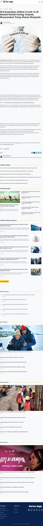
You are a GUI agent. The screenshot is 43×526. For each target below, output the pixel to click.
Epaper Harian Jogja (8, 144)
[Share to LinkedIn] (38, 153)
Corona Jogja (6, 148)
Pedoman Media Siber (4, 510)
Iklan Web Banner (3, 516)
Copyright (2, 512)
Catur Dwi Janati (6, 22)
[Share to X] (34, 153)
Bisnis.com (16, 510)
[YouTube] (37, 510)
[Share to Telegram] (40, 153)
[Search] (39, 2)
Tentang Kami (2, 508)
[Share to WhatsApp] (36, 153)
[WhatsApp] (42, 510)
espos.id (15, 508)
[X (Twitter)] (31, 510)
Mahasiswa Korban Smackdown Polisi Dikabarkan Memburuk (20, 102)
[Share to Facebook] (32, 153)
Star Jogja (16, 512)
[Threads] (39, 510)
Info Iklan (2, 518)
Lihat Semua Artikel (4, 281)
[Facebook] (29, 510)
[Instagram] (34, 510)
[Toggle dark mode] (42, 2)
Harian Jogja (19, 142)
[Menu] (1, 2)
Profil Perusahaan (3, 514)
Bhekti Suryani (7, 155)
